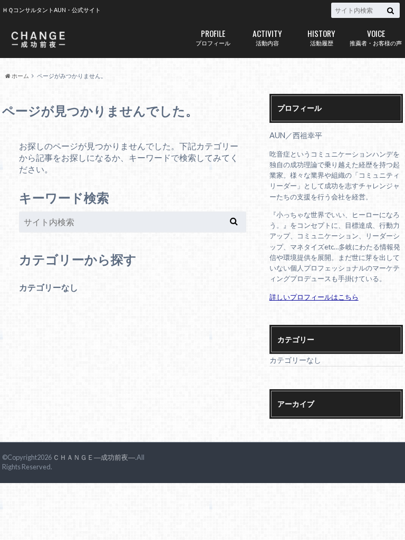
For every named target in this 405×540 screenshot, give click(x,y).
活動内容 (267, 36)
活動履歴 (321, 36)
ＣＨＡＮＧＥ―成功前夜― (94, 457)
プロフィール (213, 36)
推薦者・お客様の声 (376, 36)
